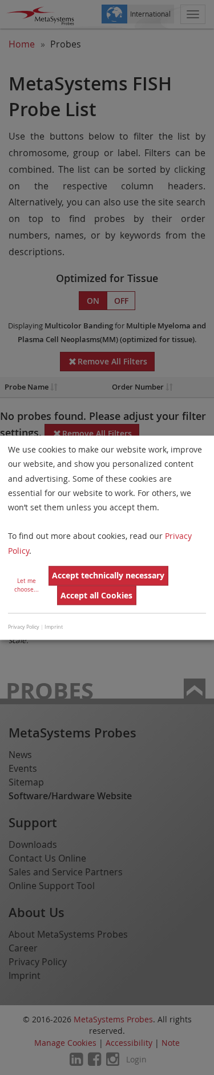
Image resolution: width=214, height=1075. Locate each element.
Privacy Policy (23, 627)
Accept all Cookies (96, 595)
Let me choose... (26, 585)
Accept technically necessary (108, 575)
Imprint (54, 627)
